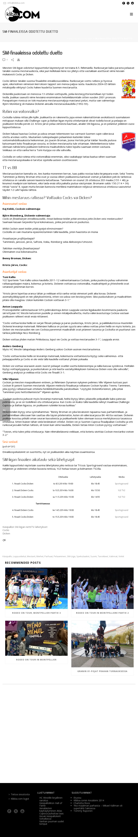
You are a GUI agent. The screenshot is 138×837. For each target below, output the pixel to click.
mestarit (31, 556)
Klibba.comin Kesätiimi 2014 (89, 800)
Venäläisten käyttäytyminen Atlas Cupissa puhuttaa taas (51, 811)
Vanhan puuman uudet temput (51, 823)
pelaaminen (60, 556)
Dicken (6, 533)
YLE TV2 (121, 490)
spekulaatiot (82, 556)
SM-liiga (71, 556)
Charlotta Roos (82, 803)
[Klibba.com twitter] (16, 811)
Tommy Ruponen (83, 810)
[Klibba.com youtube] (22, 811)
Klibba (88, 38)
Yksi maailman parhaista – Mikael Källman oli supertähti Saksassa (98, 807)
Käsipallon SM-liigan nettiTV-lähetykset (25, 526)
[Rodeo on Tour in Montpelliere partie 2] (102, 588)
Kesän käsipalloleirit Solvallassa (50, 817)
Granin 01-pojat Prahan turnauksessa (102, 671)
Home (70, 38)
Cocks (6, 530)
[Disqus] (69, 733)
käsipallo (7, 556)
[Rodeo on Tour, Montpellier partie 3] (36, 588)
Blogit (79, 38)
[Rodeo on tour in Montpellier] (36, 638)
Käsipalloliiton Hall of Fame (50, 804)
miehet (39, 556)
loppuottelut (19, 556)
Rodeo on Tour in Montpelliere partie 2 (102, 612)
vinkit (121, 556)
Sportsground (121, 483)
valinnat (113, 556)
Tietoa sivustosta (20, 794)
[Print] (20, 59)
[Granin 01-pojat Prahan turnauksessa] (102, 644)
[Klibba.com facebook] (9, 811)
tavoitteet (103, 556)
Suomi (93, 556)
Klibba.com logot (20, 798)
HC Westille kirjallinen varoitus (50, 799)
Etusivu (77, 797)
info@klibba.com (16, 2)
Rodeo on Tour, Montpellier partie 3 (36, 612)
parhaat (48, 556)
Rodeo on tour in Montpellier (36, 659)
